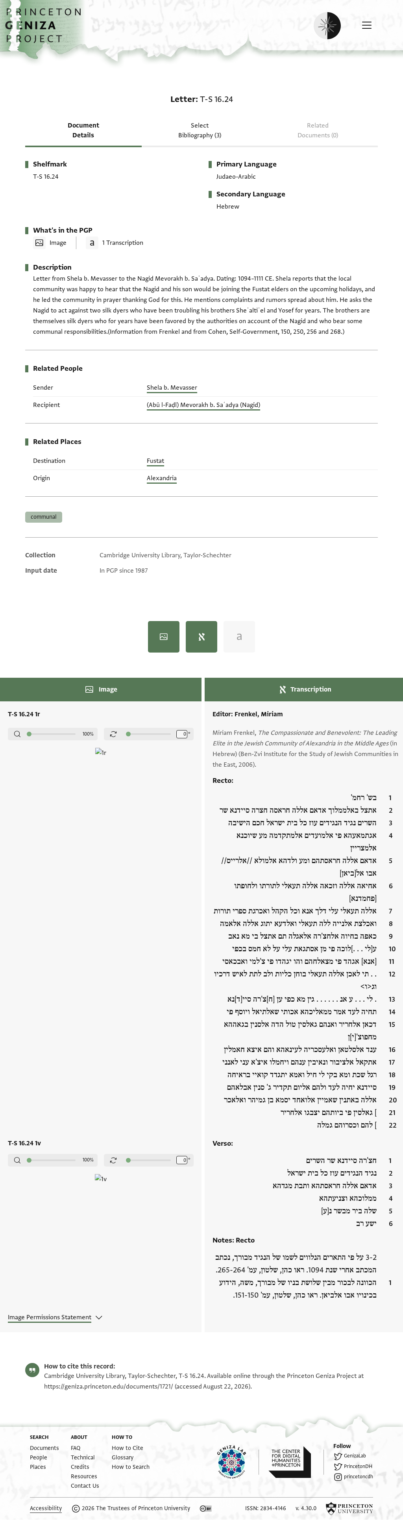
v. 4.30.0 (306, 1508)
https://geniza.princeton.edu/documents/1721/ (108, 1387)
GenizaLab (355, 1456)
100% (88, 734)
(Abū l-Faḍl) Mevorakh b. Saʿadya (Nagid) (203, 405)
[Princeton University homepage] (349, 1508)
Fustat (155, 461)
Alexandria (162, 478)
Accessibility (46, 1508)
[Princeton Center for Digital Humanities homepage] (296, 1462)
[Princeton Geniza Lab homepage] (238, 1462)
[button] (46, 29)
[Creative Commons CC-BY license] (206, 1508)
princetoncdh (358, 1477)
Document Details (83, 130)
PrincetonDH (358, 1466)
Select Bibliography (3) (199, 130)
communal (44, 517)
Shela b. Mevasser (172, 388)
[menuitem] (44, 1448)
